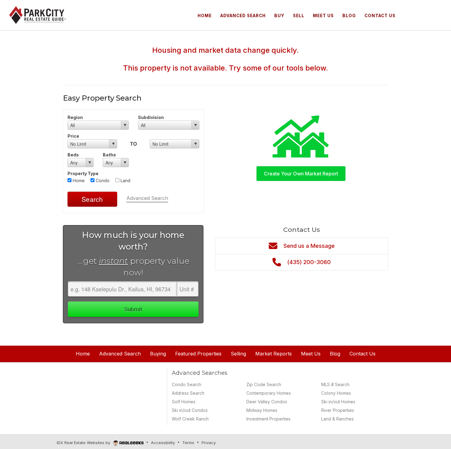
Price (73, 136)
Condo (102, 180)
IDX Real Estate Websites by (84, 442)
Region (75, 117)
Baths (109, 154)
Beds (73, 154)
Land (124, 180)
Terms (188, 442)
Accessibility (163, 442)
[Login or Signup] (439, 15)
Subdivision (151, 117)
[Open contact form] (407, 15)
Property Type (82, 173)
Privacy (209, 442)
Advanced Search (147, 198)
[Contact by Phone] (423, 15)
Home (78, 180)
